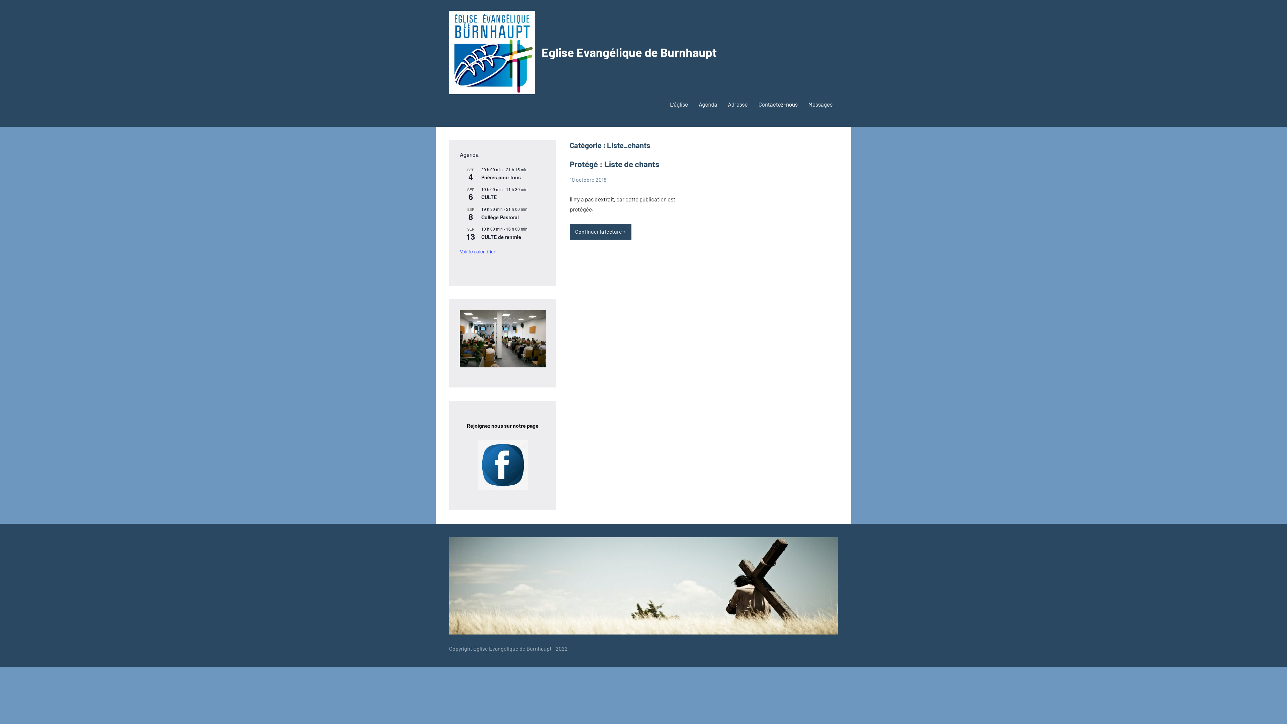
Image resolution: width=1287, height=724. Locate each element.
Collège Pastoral (500, 217)
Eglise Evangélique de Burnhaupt (629, 52)
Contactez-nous (778, 104)
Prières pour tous (501, 177)
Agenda (708, 104)
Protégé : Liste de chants (614, 164)
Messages (820, 104)
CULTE (489, 197)
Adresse (738, 104)
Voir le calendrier (477, 251)
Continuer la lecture (598, 231)
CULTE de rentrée (501, 237)
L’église (679, 104)
